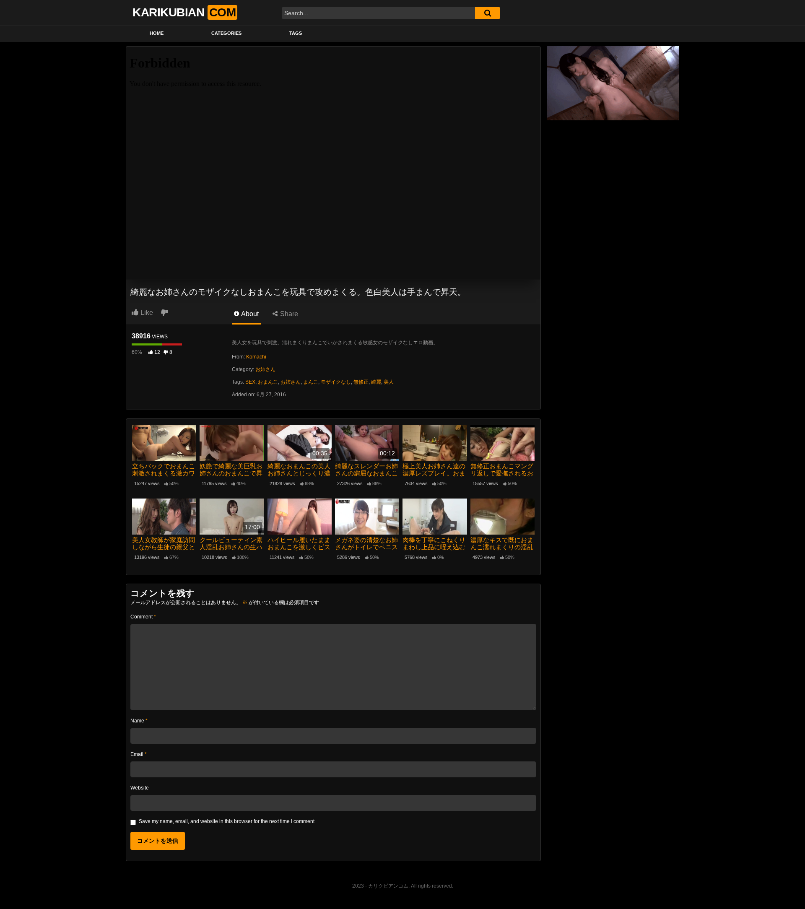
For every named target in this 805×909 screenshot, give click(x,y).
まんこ (310, 382)
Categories (226, 33)
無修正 (361, 382)
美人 (389, 382)
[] (487, 13)
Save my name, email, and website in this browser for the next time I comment (226, 821)
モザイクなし (336, 382)
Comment (143, 617)
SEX (250, 382)
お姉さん (265, 369)
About (249, 313)
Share (288, 313)
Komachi (256, 357)
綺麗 (376, 382)
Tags (295, 33)
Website (139, 788)
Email (138, 754)
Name (139, 721)
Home (157, 33)
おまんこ (268, 382)
